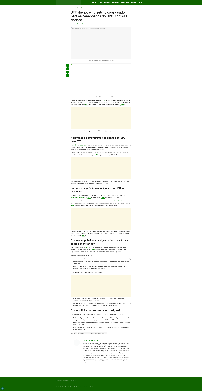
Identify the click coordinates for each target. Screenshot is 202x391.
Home (72, 7)
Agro (100, 2)
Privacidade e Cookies (89, 386)
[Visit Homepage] (68, 2)
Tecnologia (134, 2)
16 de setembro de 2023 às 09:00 (94, 24)
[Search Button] (145, 3)
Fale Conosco (73, 380)
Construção (115, 2)
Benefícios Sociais (79, 7)
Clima (141, 2)
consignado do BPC (83, 333)
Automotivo (107, 2)
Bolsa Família (118, 201)
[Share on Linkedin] (67, 75)
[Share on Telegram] (67, 68)
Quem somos (59, 380)
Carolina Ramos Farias (78, 24)
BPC (86, 104)
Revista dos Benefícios (65, 386)
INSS (122, 104)
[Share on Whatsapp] (67, 65)
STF (103, 100)
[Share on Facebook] (67, 72)
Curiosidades (125, 2)
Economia (94, 2)
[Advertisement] (101, 118)
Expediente (66, 380)
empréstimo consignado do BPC (98, 333)
